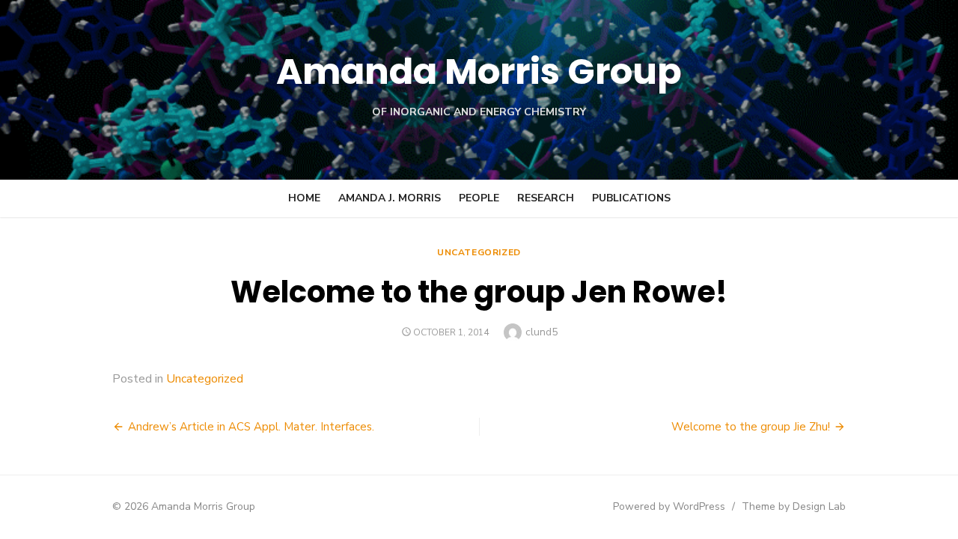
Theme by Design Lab (794, 506)
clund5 (541, 332)
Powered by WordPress (669, 506)
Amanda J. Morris (389, 198)
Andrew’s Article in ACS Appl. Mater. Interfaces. (251, 426)
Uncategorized (479, 252)
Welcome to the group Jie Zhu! (750, 426)
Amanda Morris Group (479, 71)
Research (545, 198)
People (479, 198)
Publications (631, 198)
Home (304, 198)
